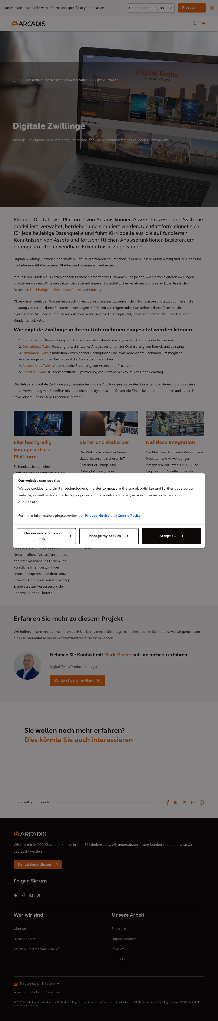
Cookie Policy (129, 516)
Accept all (167, 536)
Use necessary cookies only (42, 536)
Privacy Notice (97, 516)
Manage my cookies (105, 536)
